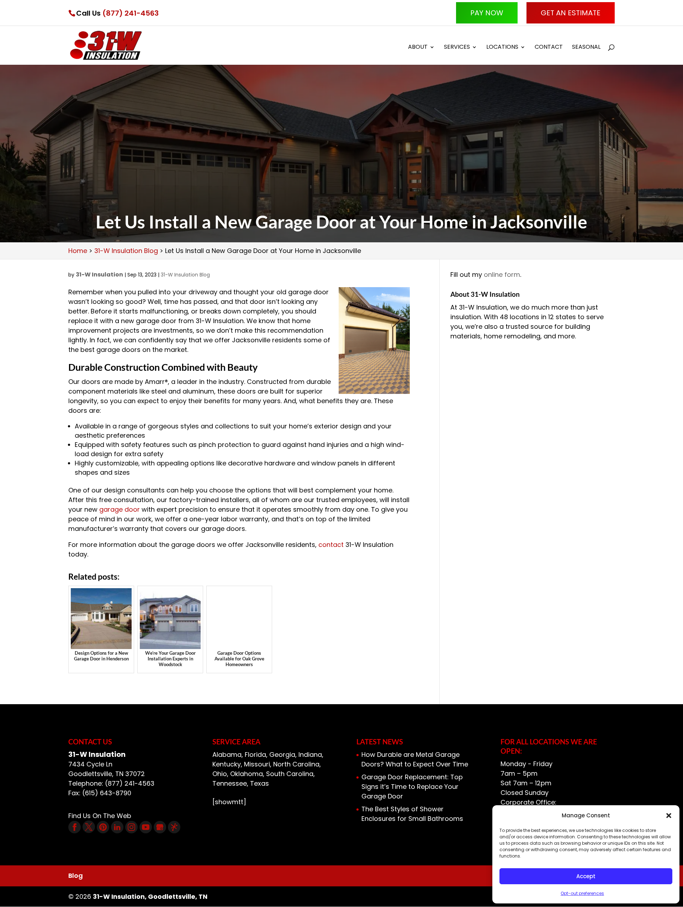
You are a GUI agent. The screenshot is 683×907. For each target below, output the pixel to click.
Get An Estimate (570, 12)
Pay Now (486, 12)
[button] (668, 815)
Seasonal (586, 47)
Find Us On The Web (99, 815)
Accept (585, 876)
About (418, 47)
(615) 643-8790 (106, 793)
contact (331, 544)
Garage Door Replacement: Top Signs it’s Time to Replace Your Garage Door (412, 786)
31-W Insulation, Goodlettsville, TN (150, 896)
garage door (119, 509)
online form (502, 274)
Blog (75, 875)
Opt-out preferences (582, 893)
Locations (502, 47)
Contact (549, 47)
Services (457, 47)
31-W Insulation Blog (185, 274)
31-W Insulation (99, 274)
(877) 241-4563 (130, 13)
